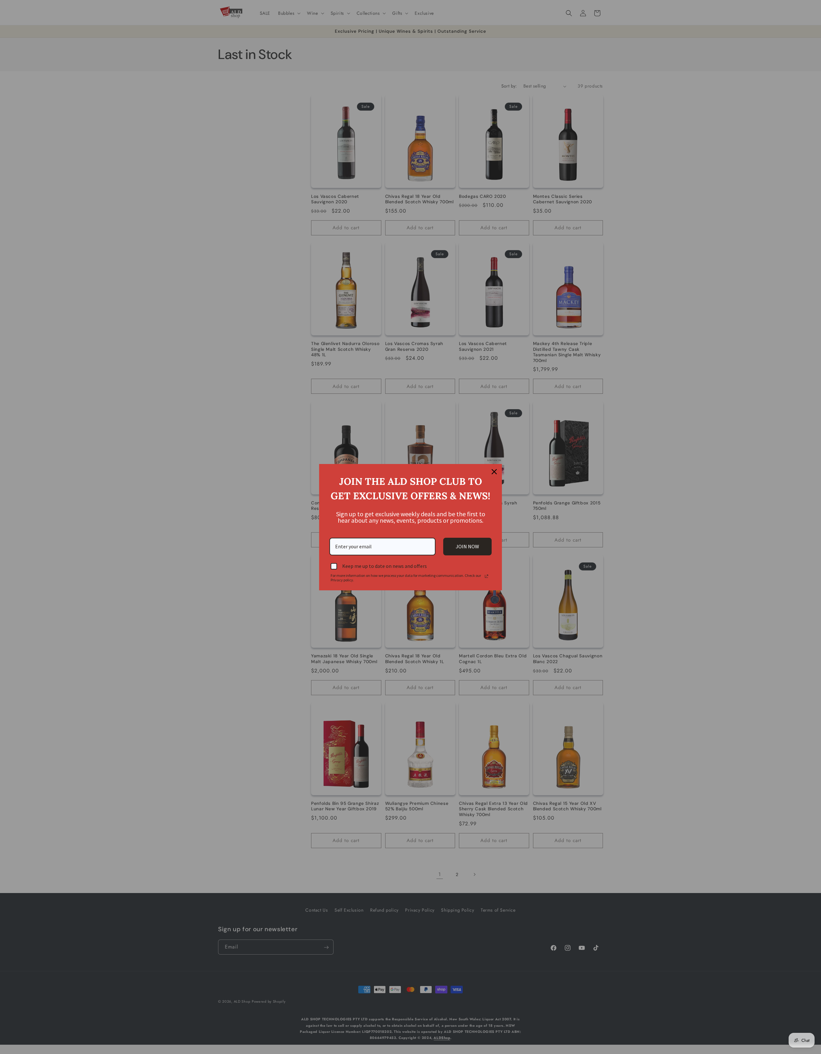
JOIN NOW (467, 546)
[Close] (494, 471)
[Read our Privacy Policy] (486, 576)
